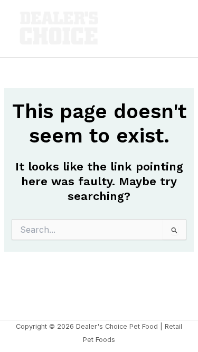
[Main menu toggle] (173, 28)
